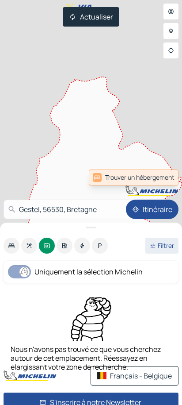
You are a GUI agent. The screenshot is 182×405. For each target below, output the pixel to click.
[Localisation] (170, 50)
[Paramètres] (170, 31)
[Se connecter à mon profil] (170, 11)
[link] (133, 177)
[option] (11, 246)
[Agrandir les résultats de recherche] (91, 227)
